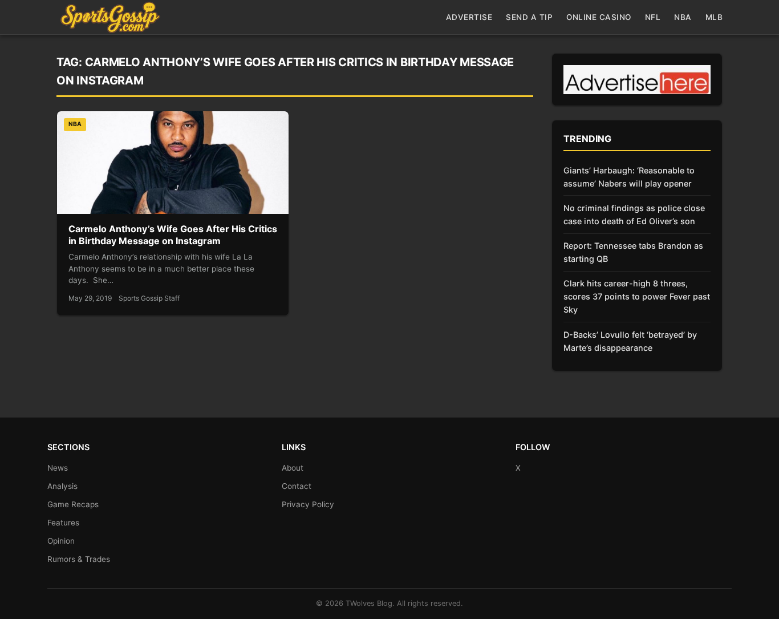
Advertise (469, 17)
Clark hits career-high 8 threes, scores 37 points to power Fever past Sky (636, 296)
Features (63, 522)
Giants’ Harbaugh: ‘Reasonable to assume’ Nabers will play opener (629, 176)
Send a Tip (529, 17)
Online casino (598, 17)
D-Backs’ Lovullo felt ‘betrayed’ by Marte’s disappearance (630, 341)
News (57, 467)
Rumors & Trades (78, 559)
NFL (653, 17)
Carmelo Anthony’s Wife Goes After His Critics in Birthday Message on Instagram (172, 235)
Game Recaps (73, 504)
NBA (683, 17)
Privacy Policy (308, 504)
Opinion (61, 540)
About (292, 467)
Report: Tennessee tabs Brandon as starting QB (633, 252)
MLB (714, 17)
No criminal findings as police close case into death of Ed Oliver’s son (634, 214)
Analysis (62, 486)
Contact (296, 486)
